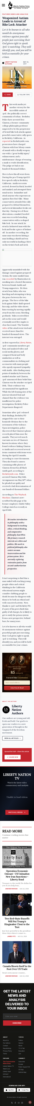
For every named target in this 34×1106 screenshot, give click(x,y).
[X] (12, 1103)
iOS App (21, 1069)
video (4, 328)
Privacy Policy (7, 1051)
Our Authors (6, 1043)
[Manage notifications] (30, 1102)
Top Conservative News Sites (9, 1062)
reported (6, 141)
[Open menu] (3, 5)
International (7, 1077)
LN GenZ (5, 1074)
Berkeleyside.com (10, 474)
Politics (21, 1040)
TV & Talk (22, 1048)
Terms (5, 1053)
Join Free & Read (17, 688)
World (20, 1045)
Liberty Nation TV (8, 1066)
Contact (5, 1045)
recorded (10, 279)
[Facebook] (15, 1103)
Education (22, 1051)
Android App (22, 1072)
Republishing (7, 1048)
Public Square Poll (24, 1067)
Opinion (21, 1043)
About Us (6, 1040)
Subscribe (17, 1023)
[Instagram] (22, 1103)
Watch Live (6, 1069)
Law (20, 1053)
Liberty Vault (7, 1071)
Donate (21, 1064)
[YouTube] (19, 1103)
